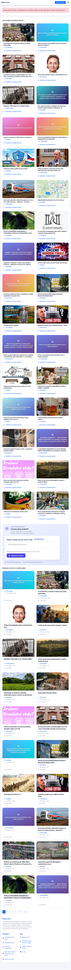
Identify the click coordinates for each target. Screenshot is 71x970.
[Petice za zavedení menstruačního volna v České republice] (53, 349)
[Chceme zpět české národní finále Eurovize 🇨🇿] (53, 256)
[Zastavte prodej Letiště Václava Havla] (18, 162)
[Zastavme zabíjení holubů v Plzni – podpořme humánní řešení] (18, 443)
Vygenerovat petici (17, 555)
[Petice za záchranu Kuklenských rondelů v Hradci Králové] (53, 475)
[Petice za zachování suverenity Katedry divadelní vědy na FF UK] (18, 475)
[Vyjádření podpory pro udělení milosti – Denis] (53, 319)
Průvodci (5, 934)
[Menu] (68, 2)
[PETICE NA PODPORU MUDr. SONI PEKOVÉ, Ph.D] (53, 68)
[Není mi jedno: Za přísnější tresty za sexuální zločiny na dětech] (53, 38)
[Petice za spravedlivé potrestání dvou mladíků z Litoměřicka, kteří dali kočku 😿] (18, 349)
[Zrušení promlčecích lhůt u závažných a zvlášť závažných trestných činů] (18, 288)
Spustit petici (60, 2)
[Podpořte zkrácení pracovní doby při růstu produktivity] (18, 381)
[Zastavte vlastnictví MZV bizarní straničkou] (18, 131)
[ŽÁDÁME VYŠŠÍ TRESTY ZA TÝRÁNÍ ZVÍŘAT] (18, 100)
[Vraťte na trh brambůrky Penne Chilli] (18, 505)
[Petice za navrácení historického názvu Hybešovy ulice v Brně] (18, 412)
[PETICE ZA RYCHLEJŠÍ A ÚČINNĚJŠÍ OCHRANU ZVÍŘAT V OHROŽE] (53, 381)
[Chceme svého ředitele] (18, 319)
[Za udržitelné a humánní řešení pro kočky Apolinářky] (18, 38)
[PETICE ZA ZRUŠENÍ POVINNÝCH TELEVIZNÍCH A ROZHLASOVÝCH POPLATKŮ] (53, 132)
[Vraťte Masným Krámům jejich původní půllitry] (53, 412)
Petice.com (5, 2)
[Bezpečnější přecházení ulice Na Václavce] (53, 194)
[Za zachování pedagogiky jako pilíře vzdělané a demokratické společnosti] (53, 226)
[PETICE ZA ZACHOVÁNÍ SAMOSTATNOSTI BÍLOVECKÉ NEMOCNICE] (53, 288)
